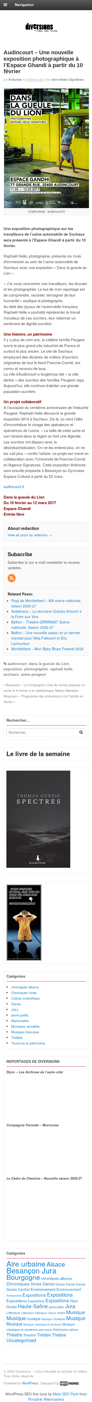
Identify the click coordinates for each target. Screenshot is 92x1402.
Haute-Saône (33, 1306)
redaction (15, 79)
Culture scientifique (25, 998)
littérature (41, 1313)
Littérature (13, 1312)
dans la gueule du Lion (49, 663)
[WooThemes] (69, 1383)
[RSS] (12, 578)
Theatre (14, 1334)
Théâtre (16, 1037)
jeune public (20, 1015)
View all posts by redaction (30, 534)
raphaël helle (61, 668)
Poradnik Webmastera (46, 1399)
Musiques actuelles (25, 1026)
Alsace (56, 1263)
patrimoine (45, 1330)
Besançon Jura (31, 1270)
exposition (13, 668)
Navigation (24, 4)
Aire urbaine (60, 79)
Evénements (13, 1295)
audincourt (17, 663)
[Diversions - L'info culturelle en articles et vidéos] (46, 31)
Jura (70, 1306)
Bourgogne (23, 1277)
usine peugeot (33, 674)
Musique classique (25, 1031)
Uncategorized (21, 1340)
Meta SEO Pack (65, 1393)
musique (34, 1318)
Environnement (43, 1289)
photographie (36, 668)
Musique (75, 1311)
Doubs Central (18, 1289)
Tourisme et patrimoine (28, 1043)
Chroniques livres (24, 992)
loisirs (52, 1313)
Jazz (14, 1009)
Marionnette (20, 1020)
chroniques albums (25, 987)
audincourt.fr (14, 486)
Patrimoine (60, 1329)
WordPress (30, 1383)
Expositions (76, 79)
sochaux (11, 674)
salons (73, 1329)
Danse (16, 1003)
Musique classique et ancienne (42, 1324)
